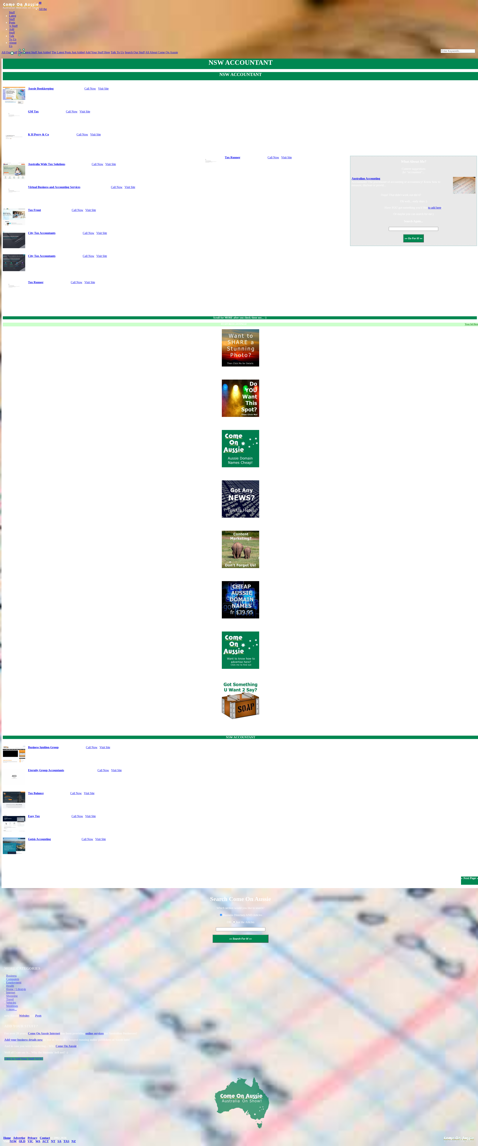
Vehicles (11, 1002)
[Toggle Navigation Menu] (40, 3)
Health (10, 985)
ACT (45, 1141)
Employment (13, 982)
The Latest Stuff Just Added (34, 52)
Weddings (12, 1006)
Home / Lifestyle (16, 989)
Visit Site (103, 88)
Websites (24, 1015)
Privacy (32, 1137)
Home (7, 1137)
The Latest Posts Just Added (68, 52)
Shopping (12, 995)
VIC (30, 1141)
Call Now (90, 88)
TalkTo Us (12, 37)
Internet (10, 992)
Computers (12, 979)
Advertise (19, 1137)
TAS (66, 1141)
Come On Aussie (66, 1046)
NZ (74, 1141)
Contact (45, 1137)
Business (11, 975)
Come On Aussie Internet (44, 1033)
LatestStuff (12, 17)
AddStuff (12, 31)
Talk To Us (117, 52)
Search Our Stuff (135, 52)
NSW (13, 1141)
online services (95, 1033)
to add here (434, 207)
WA (37, 1141)
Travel (10, 999)
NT (53, 1141)
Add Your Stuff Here (97, 52)
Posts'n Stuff (13, 24)
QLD (22, 1141)
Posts (38, 1015)
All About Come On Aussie (161, 52)
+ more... (11, 1009)
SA (59, 1141)
